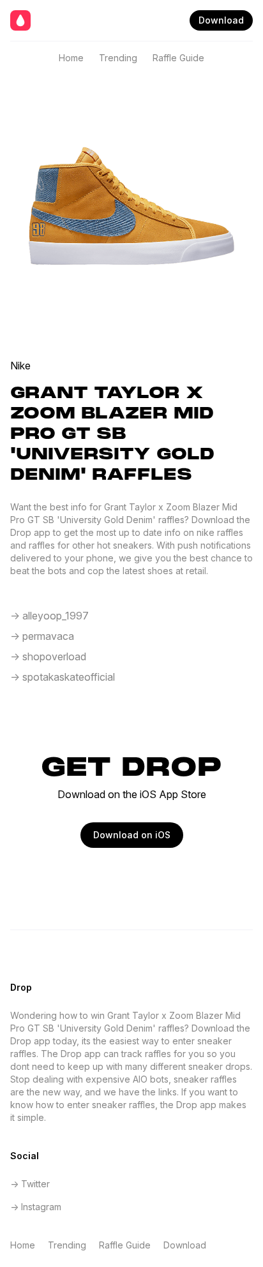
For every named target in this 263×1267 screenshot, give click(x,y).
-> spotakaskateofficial (62, 677)
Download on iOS (131, 834)
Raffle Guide (178, 57)
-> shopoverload (48, 656)
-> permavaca (42, 636)
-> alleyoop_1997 (49, 615)
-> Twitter (30, 1183)
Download (221, 20)
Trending (118, 57)
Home (71, 57)
